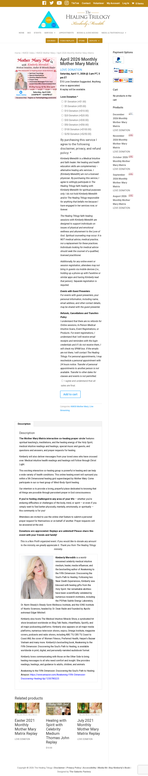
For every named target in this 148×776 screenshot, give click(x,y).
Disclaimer (59, 767)
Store (82, 41)
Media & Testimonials (112, 33)
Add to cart (70, 394)
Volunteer (98, 3)
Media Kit (102, 767)
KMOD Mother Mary (45, 53)
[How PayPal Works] (118, 62)
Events (37, 33)
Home (21, 33)
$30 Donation (76, 120)
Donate (93, 41)
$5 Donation (75, 106)
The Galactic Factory (80, 771)
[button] (51, 62)
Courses (51, 41)
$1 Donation (75, 101)
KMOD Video (28, 53)
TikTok (75, 3)
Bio (29, 33)
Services (48, 33)
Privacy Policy (74, 767)
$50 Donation (76, 124)
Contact (86, 3)
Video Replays (67, 41)
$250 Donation (77, 134)
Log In (125, 3)
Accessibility (89, 767)
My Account (113, 3)
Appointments (66, 33)
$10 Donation (76, 110)
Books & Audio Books (87, 33)
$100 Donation (77, 129)
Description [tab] (24, 423)
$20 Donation (76, 115)
